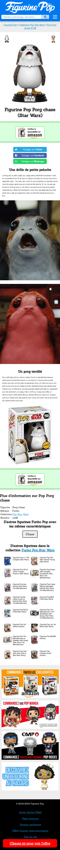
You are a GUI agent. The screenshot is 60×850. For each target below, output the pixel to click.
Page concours (30, 818)
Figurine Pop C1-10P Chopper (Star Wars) (21, 559)
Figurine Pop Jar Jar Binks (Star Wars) (48, 625)
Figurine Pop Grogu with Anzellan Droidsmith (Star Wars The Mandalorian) (47, 574)
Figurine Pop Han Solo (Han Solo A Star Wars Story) (20, 653)
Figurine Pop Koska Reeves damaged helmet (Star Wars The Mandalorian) (47, 587)
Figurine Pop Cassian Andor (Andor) (45, 653)
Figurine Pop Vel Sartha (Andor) (19, 625)
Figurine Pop (10, 25)
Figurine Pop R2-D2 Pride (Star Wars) (20, 611)
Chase (30, 534)
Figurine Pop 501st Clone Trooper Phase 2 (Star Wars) (21, 572)
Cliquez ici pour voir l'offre (30, 843)
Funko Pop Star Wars (38, 550)
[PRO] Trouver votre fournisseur (30, 830)
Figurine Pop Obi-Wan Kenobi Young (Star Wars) (47, 560)
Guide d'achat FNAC (30, 812)
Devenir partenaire (30, 824)
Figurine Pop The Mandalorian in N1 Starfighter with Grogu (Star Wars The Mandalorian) (47, 614)
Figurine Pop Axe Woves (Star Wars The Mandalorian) (20, 586)
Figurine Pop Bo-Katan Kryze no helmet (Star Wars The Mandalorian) (20, 600)
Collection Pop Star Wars (32, 25)
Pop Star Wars (20, 514)
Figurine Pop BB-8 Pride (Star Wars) (47, 598)
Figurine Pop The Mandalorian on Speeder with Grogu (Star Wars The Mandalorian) (20, 640)
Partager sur (32, 149)
